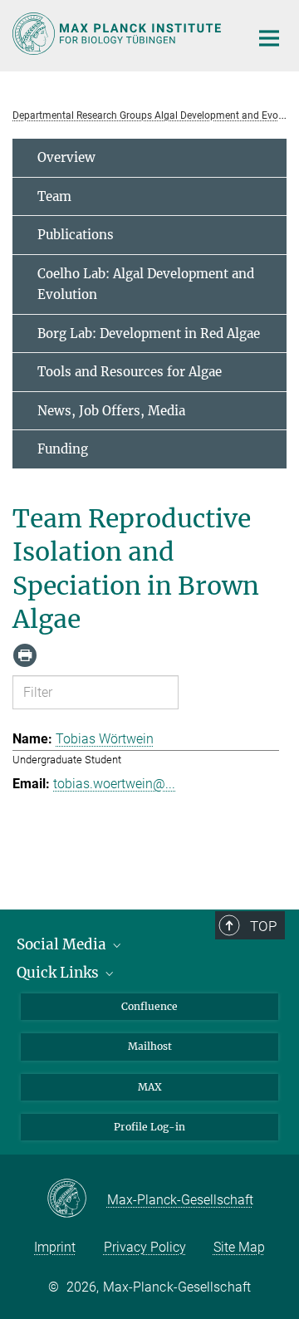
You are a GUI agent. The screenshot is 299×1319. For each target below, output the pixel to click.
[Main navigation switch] (269, 38)
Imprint (55, 1247)
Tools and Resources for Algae (129, 372)
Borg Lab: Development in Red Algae (148, 333)
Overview (66, 157)
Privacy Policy (145, 1247)
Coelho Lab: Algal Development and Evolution (145, 284)
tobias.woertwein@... (114, 784)
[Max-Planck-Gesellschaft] (77, 1199)
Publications (75, 235)
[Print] (24, 655)
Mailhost (150, 1046)
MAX (150, 1087)
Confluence (149, 1006)
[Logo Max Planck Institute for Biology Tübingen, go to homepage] (118, 33)
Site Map (239, 1247)
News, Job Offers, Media (111, 411)
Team (54, 196)
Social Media (63, 944)
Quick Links (59, 972)
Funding (62, 449)
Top (263, 926)
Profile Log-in (149, 1126)
